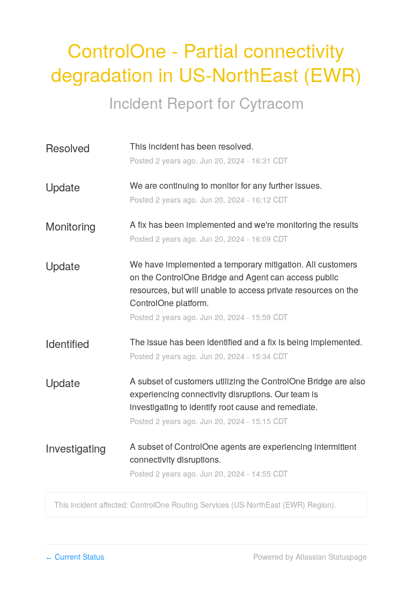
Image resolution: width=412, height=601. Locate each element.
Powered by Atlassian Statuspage (310, 556)
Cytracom (271, 102)
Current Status (74, 556)
